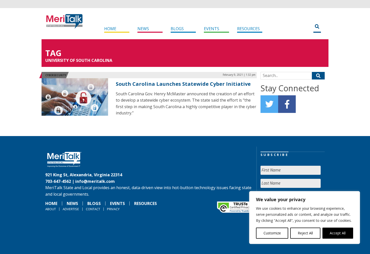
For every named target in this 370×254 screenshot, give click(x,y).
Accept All (338, 233)
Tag (53, 53)
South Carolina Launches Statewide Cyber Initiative (183, 83)
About (50, 209)
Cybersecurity (55, 75)
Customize (272, 233)
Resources (248, 28)
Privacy (113, 209)
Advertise (71, 209)
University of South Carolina (78, 60)
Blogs (177, 28)
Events (211, 28)
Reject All (305, 233)
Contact (93, 209)
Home (110, 28)
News (143, 28)
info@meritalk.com (95, 181)
